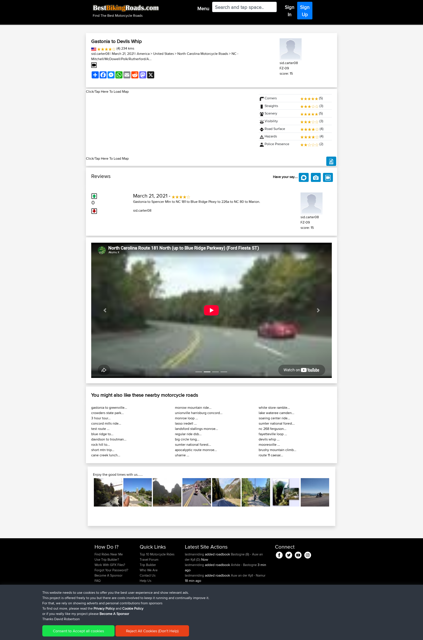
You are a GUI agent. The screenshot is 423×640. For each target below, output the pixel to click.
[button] (105, 310)
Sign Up (305, 11)
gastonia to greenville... (109, 407)
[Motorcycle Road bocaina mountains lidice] (108, 492)
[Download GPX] (331, 161)
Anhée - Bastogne (244, 564)
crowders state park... (107, 412)
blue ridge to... (102, 434)
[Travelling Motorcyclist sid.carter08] (291, 48)
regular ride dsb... (188, 434)
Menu (203, 8)
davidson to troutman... (108, 439)
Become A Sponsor (108, 575)
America (143, 53)
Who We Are (149, 570)
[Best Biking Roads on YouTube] (298, 554)
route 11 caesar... (271, 455)
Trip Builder (148, 564)
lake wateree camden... (276, 412)
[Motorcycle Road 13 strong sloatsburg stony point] (137, 492)
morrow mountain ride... (193, 407)
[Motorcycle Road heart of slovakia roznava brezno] (226, 492)
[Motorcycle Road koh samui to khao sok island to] (167, 492)
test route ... (100, 428)
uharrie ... (182, 455)
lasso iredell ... (186, 423)
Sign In (289, 11)
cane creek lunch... (105, 455)
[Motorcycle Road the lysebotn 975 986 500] (285, 492)
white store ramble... (274, 407)
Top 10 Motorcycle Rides (157, 554)
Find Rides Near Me (109, 554)
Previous (87, 492)
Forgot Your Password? (111, 570)
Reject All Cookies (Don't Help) (152, 631)
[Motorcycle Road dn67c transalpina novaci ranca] (315, 492)
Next (335, 492)
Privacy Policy (104, 608)
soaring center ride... (274, 418)
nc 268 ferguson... (272, 428)
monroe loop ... (186, 418)
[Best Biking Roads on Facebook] (279, 554)
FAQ (97, 580)
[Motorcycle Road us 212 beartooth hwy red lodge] (196, 492)
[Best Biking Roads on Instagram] (307, 554)
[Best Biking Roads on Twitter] (288, 554)
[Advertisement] (169, 125)
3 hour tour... (101, 418)
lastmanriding (195, 554)
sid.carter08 (100, 53)
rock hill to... (100, 444)
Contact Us (148, 575)
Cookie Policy (132, 608)
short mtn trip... (102, 449)
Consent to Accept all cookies (78, 631)
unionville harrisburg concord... (199, 412)
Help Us (145, 580)
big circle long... (187, 439)
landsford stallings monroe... (196, 428)
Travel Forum (149, 559)
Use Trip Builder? (107, 559)
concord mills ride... (106, 423)
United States (163, 53)
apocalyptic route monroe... (196, 449)
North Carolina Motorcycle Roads (202, 53)
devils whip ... (269, 439)
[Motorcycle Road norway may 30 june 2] (256, 492)
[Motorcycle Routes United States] (93, 48)
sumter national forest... (193, 444)
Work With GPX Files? (110, 564)
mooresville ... (269, 444)
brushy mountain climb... (277, 449)
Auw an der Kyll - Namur (248, 575)
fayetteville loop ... (273, 434)
